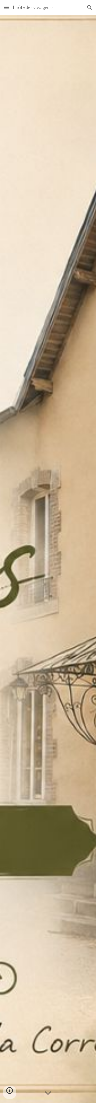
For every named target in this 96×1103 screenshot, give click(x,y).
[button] (6, 7)
